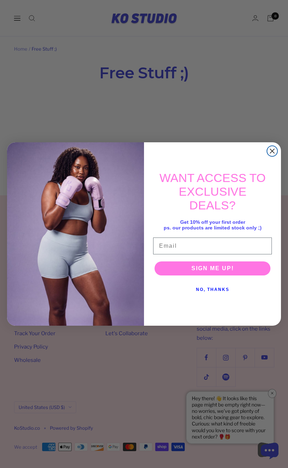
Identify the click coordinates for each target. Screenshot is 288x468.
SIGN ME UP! (212, 268)
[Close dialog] (272, 151)
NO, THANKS (212, 289)
